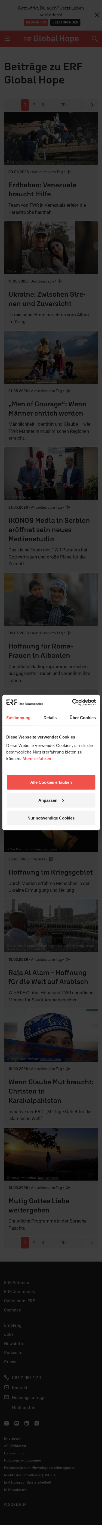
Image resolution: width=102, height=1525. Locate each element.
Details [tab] (50, 717)
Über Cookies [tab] (83, 717)
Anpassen (47, 800)
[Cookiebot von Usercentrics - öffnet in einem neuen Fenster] (73, 702)
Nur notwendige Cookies (51, 818)
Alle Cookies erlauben (51, 782)
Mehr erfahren (37, 758)
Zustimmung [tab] (18, 717)
